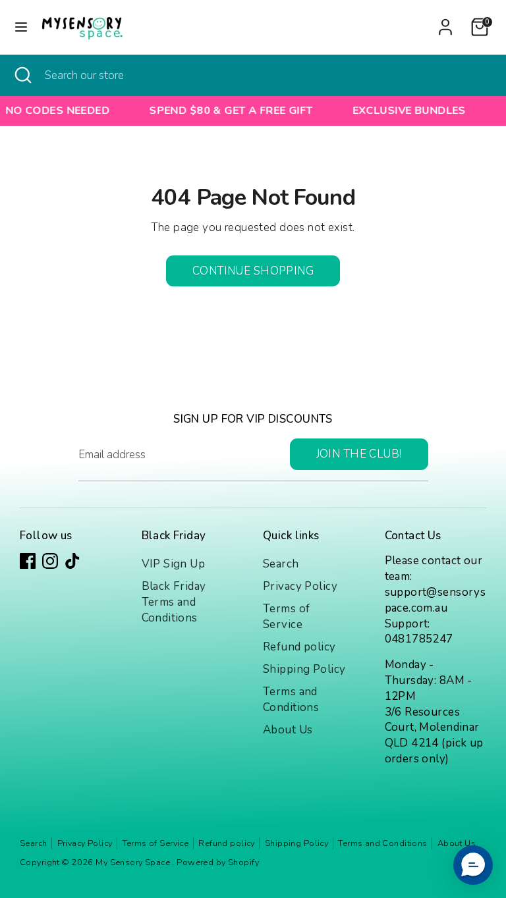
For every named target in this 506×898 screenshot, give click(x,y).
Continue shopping (253, 270)
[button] (473, 865)
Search (281, 563)
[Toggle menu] (21, 27)
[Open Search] (22, 75)
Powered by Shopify (218, 862)
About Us (287, 729)
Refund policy (299, 646)
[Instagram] (50, 561)
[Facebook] (28, 561)
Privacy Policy (300, 586)
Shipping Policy (304, 669)
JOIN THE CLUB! (359, 454)
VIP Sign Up (174, 563)
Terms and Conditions (291, 699)
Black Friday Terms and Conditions (174, 602)
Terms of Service (286, 616)
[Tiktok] (72, 561)
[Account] (445, 21)
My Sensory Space (134, 862)
